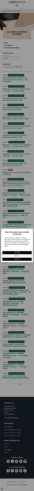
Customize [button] (17, 252)
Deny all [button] (17, 256)
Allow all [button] (17, 259)
